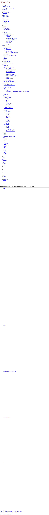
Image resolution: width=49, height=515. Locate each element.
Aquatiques (5, 154)
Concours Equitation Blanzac (7, 97)
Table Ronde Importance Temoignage (10, 74)
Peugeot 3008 (4, 14)
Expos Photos (6, 48)
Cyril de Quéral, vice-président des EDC (10, 72)
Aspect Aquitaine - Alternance (6, 6)
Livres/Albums (4, 164)
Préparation (8, 36)
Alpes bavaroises (5, 7)
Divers (5, 135)
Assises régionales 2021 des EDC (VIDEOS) (11, 82)
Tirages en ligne (7, 106)
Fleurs (5, 141)
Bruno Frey (7, 118)
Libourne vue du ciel (5, 10)
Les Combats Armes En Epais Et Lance (11, 40)
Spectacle (5, 110)
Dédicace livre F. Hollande (7, 47)
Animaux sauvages (6, 145)
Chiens (5, 150)
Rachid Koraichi (7, 127)
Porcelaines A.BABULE (7, 24)
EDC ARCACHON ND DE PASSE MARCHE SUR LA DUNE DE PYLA (12, 66)
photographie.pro (4, 510)
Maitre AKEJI (7, 126)
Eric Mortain (7, 122)
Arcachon (4, 11)
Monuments (5, 134)
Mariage (3, 159)
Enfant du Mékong (6, 54)
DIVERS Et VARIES (6, 21)
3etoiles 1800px (6, 65)
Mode (3, 156)
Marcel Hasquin (7, 114)
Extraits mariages (5, 160)
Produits (4, 18)
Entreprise (3, 17)
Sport (3, 95)
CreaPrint (4, 177)
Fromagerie (5, 22)
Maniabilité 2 (7, 100)
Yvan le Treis (7, 119)
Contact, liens (3, 165)
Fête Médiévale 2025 (8, 35)
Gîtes (5, 88)
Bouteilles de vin (6, 19)
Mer (4, 138)
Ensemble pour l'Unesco (7, 124)
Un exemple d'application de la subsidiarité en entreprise (12, 76)
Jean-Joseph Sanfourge (8, 113)
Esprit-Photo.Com (5, 178)
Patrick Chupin (7, 123)
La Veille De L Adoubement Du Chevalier (12, 38)
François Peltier (7, 120)
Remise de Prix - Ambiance (9, 103)
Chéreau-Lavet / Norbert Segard (6, 61)
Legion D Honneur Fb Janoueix (8, 84)
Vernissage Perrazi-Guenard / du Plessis (10, 129)
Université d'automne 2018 (7, 80)
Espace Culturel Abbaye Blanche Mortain (10, 130)
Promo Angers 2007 (6, 60)
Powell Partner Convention (9, 51)
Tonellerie (5, 23)
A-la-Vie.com (4, 180)
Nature (4, 137)
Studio (3, 157)
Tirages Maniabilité (8, 105)
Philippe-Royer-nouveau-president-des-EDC (11, 69)
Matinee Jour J (8, 43)
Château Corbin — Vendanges (6, 12)
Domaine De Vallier (6, 28)
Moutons (5, 148)
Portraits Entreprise (5, 30)
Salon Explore (4, 27)
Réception (4, 162)
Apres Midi (8, 44)
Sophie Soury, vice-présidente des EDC (10, 70)
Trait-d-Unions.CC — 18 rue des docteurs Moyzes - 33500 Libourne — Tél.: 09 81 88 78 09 (11, 511)
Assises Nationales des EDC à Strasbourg (9, 67)
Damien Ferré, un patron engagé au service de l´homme (12, 79)
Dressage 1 (7, 98)
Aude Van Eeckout (8, 116)
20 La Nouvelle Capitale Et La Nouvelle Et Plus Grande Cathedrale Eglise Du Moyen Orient (18, 91)
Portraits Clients (5, 158)
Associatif (5, 58)
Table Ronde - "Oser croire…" (9, 73)
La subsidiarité (7, 77)
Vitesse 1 (7, 101)
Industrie (4, 25)
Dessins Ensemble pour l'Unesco (9, 125)
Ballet (5, 109)
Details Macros (6, 143)
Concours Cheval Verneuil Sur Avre (8, 108)
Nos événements (5, 32)
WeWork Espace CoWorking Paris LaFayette (9, 136)
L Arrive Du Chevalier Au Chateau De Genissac (12, 37)
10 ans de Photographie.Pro (7, 33)
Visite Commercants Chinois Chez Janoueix (9, 85)
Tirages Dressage (8, 104)
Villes (5, 133)
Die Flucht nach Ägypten (10, 92)
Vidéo (2, 4)
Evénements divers (5, 45)
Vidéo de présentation (5, 15)
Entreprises (5, 50)
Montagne (5, 139)
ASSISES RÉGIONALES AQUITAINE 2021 (9, 81)
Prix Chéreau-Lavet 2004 (7, 62)
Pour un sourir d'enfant (7, 56)
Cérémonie (4, 163)
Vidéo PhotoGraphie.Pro (18, 512)
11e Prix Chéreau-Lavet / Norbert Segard (9, 63)
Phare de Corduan (6, 94)
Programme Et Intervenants (9, 68)
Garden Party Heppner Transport (8, 46)
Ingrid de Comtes (8, 115)
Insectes (5, 146)
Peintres (5, 112)
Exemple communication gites (7, 87)
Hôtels (5, 86)
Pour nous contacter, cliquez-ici (11, 512)
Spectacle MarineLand (8, 111)
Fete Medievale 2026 (8, 42)
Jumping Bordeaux (6, 96)
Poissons (5, 153)
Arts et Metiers (4, 59)
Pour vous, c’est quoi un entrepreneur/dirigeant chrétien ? (12, 75)
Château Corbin (5, 13)
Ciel (4, 140)
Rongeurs (5, 151)
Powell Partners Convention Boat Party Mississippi (12, 52)
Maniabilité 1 (7, 99)
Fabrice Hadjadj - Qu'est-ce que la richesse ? (8, 8)
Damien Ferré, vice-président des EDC (10, 71)
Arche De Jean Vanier (6, 57)
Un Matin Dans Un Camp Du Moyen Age (12, 39)
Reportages (3, 31)
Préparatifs (4, 161)
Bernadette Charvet (8, 117)
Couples (4, 155)
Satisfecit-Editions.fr (5, 179)
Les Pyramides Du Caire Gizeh (10, 93)
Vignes (5, 142)
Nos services (3, 175)
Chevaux (5, 147)
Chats (5, 149)
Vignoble (4, 20)
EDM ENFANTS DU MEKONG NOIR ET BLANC (10, 55)
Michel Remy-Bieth (8, 121)
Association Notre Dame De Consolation (9, 34)
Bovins (5, 152)
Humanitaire (4, 53)
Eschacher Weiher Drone (6, 16)
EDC (3, 64)
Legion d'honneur (5, 9)
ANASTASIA (4, 5)
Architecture (4, 132)
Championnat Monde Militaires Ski (8, 107)
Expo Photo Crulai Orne (8, 49)
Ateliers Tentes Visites (9, 41)
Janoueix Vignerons (5, 83)
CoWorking (4, 176)
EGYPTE (7, 90)
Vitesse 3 (7, 102)
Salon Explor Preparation (7, 29)
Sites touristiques (6, 89)
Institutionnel (4, 26)
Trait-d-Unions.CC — (4, 512)
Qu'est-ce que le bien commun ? (9, 78)
